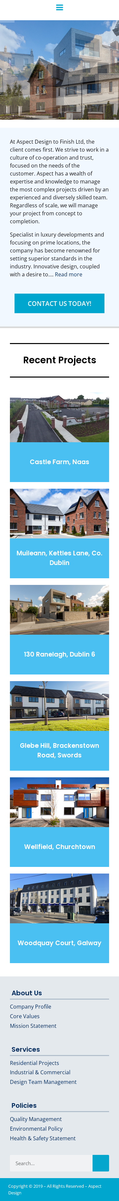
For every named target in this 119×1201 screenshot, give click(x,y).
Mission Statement (33, 1025)
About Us (27, 993)
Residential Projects (34, 1063)
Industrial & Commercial (40, 1072)
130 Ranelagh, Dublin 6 (59, 654)
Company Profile (30, 1006)
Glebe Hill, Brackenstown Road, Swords (59, 750)
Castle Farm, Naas (59, 462)
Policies (24, 1105)
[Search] (101, 1163)
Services (26, 1049)
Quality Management (36, 1119)
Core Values (25, 1016)
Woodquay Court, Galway (59, 943)
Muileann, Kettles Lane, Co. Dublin (59, 558)
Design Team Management (43, 1082)
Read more (68, 274)
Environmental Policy (36, 1128)
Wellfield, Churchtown (59, 846)
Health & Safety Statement (43, 1138)
